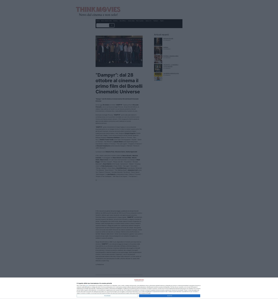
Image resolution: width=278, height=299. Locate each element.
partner (87, 285)
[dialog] (139, 288)
